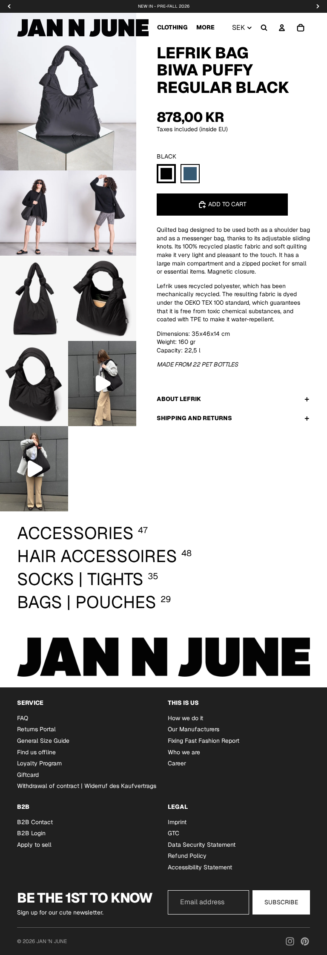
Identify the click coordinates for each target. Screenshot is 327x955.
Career (177, 763)
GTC (173, 833)
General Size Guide (43, 740)
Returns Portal (36, 729)
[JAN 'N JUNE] (83, 27)
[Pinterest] (305, 941)
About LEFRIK (179, 399)
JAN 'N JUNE (51, 941)
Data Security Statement (201, 844)
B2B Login (31, 833)
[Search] (264, 27)
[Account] (281, 27)
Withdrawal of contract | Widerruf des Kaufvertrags (86, 786)
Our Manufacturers (193, 729)
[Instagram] (290, 941)
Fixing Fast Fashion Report (203, 740)
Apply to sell (34, 844)
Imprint (177, 822)
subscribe (281, 902)
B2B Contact (35, 822)
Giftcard (28, 775)
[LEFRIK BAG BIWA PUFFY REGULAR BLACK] (166, 173)
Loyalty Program (39, 763)
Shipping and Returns (194, 418)
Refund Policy (187, 856)
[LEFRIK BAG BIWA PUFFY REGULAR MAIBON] (190, 173)
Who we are (184, 752)
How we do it (185, 718)
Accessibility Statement (200, 867)
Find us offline (36, 752)
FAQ (22, 718)
